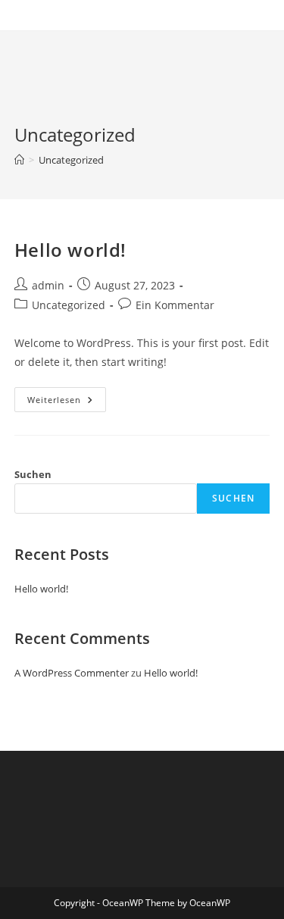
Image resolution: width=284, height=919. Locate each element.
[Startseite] (19, 160)
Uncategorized (71, 160)
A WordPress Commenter (71, 673)
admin (48, 285)
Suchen (32, 474)
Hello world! (70, 249)
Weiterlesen (66, 402)
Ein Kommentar (175, 305)
